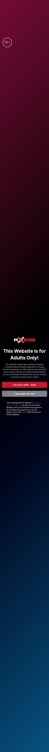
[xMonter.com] (24, 340)
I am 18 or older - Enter (24, 385)
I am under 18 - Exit (24, 393)
